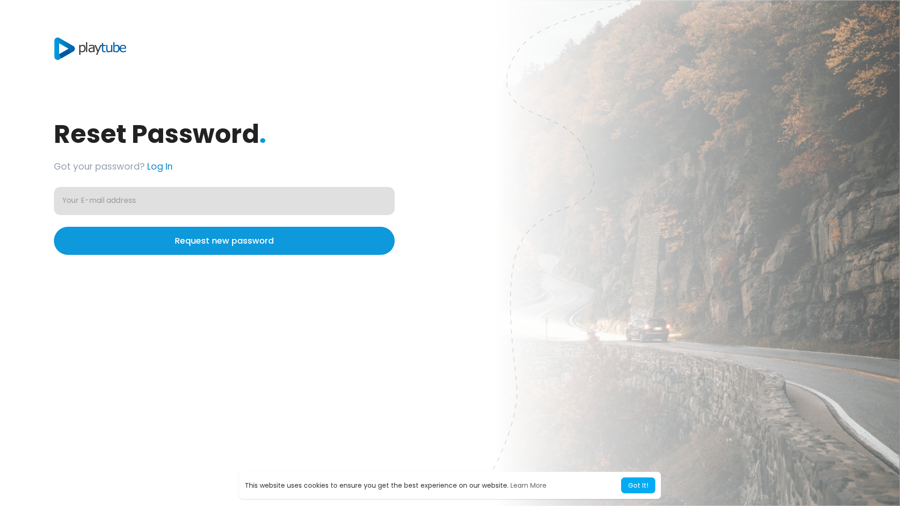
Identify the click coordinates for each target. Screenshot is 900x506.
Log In (159, 166)
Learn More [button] (528, 485)
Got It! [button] (638, 485)
